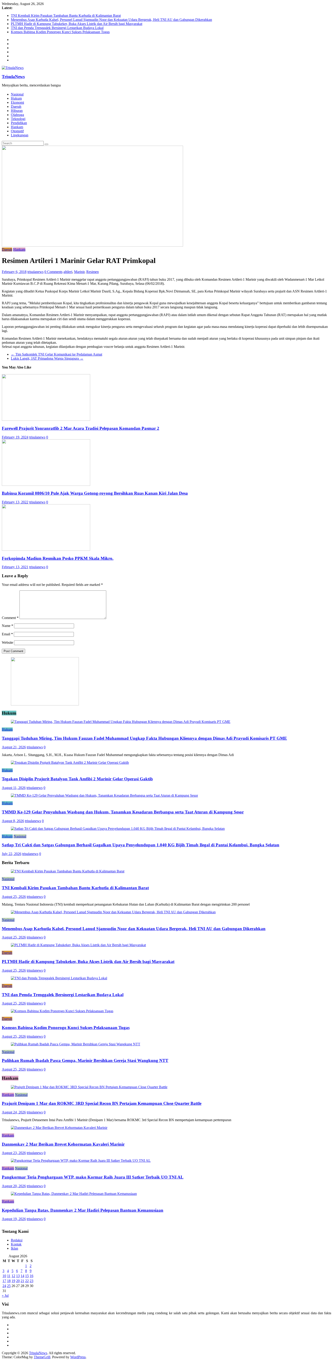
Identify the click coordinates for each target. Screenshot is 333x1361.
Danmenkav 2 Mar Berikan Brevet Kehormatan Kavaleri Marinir (63, 1144)
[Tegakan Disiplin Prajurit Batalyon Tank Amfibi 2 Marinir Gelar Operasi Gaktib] (70, 762)
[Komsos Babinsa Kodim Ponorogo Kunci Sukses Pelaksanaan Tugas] (62, 1011)
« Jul (5, 1295)
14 (22, 1276)
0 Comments (53, 272)
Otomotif (17, 131)
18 (9, 1281)
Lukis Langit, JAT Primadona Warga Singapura (47, 358)
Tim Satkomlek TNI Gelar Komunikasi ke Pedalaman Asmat (56, 354)
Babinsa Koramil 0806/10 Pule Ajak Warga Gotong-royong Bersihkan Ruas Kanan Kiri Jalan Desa (95, 493)
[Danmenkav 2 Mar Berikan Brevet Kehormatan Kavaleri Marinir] (59, 1128)
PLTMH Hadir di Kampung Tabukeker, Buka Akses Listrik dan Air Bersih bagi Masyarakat (76, 24)
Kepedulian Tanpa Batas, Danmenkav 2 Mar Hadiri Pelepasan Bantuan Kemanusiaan (82, 1210)
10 (4, 1276)
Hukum (16, 98)
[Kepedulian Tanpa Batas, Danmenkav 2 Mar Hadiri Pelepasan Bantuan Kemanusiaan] (74, 1194)
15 (27, 1276)
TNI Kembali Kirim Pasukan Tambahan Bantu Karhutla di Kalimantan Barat (66, 15)
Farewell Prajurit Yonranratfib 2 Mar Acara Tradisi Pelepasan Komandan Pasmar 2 (80, 428)
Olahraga (17, 115)
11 (8, 1276)
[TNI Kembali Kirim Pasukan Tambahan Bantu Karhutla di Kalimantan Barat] (67, 871)
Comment (10, 618)
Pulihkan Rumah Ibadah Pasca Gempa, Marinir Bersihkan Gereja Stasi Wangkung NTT (85, 1060)
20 (18, 1281)
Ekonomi (17, 102)
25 (9, 1286)
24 (4, 1286)
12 (13, 1276)
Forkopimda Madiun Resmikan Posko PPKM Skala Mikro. (57, 558)
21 (22, 1281)
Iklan (14, 1248)
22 (27, 1281)
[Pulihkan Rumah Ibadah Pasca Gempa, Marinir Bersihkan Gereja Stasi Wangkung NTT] (75, 1044)
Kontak (16, 1244)
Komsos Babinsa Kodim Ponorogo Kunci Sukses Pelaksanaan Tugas (60, 32)
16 (31, 1276)
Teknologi (18, 119)
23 (31, 1281)
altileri (67, 272)
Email (7, 634)
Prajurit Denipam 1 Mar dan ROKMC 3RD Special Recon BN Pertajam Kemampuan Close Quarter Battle (101, 1103)
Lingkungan (19, 135)
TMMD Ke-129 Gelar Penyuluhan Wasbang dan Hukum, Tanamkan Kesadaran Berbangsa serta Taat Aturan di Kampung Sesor (123, 812)
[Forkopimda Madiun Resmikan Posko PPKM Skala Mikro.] (46, 549)
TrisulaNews (13, 76)
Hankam (17, 127)
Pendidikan (19, 123)
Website (7, 642)
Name (7, 626)
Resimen (92, 272)
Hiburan (17, 111)
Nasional (17, 94)
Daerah (16, 106)
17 (4, 1281)
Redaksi (16, 1240)
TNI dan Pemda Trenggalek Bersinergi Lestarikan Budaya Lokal (57, 28)
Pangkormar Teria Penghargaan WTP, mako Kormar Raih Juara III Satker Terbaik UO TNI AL (92, 1177)
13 (18, 1276)
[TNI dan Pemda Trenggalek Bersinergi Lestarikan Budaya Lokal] (59, 978)
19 (13, 1281)
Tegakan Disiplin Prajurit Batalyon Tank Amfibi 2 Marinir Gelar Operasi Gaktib (77, 778)
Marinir (79, 272)
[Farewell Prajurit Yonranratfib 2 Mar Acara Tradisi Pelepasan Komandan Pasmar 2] (46, 419)
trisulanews (35, 272)
